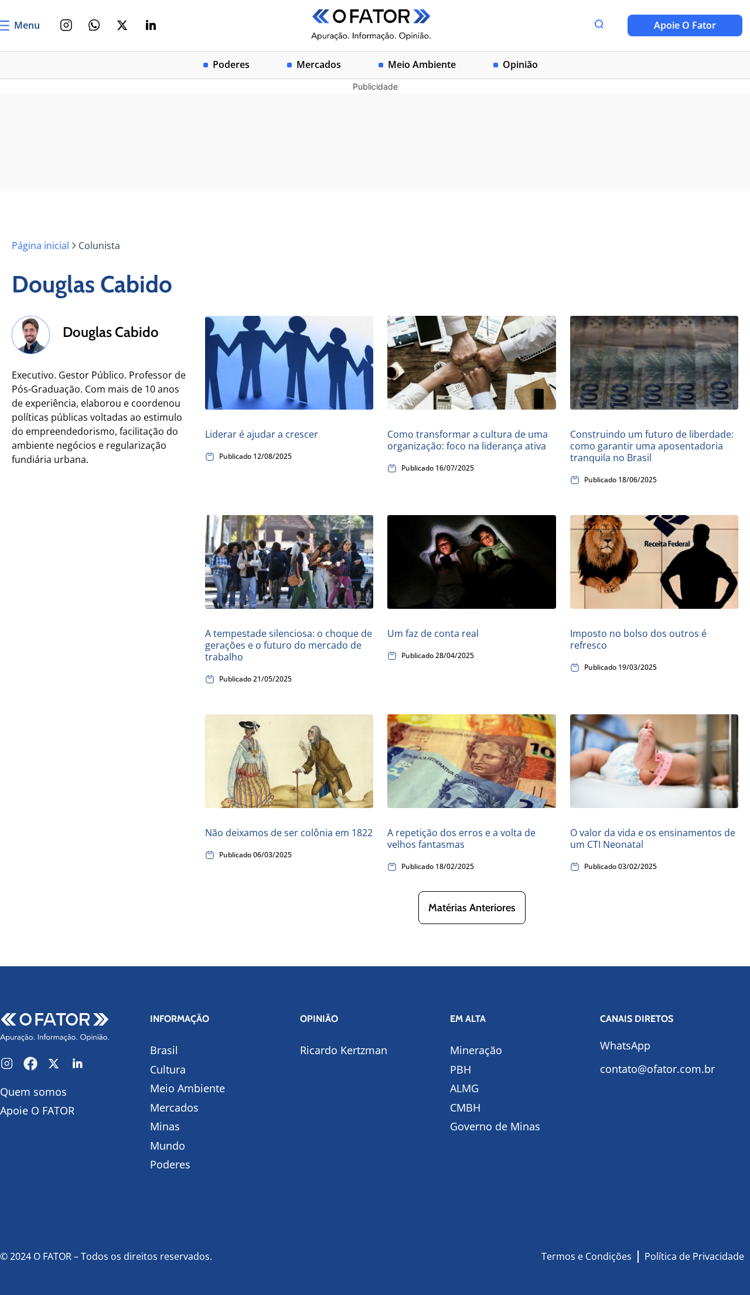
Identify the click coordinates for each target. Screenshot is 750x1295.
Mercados (318, 65)
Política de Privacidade (694, 1256)
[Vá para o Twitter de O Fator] (54, 1064)
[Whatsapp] (94, 25)
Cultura (168, 1069)
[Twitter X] (122, 25)
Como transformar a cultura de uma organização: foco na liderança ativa (467, 440)
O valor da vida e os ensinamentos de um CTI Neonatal (652, 838)
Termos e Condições (586, 1256)
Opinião (520, 65)
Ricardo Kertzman (343, 1050)
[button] (472, 907)
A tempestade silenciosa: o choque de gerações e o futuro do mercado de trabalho (288, 645)
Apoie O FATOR (37, 1110)
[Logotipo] (371, 25)
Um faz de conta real (433, 633)
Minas (165, 1126)
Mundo (167, 1146)
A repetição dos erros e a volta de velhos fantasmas (461, 838)
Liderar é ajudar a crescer (261, 434)
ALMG (464, 1088)
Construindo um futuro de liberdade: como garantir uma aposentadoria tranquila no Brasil (652, 446)
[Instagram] (66, 25)
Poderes (231, 65)
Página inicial (40, 245)
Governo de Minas (495, 1126)
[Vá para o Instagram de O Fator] (7, 1064)
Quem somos (33, 1092)
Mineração (476, 1050)
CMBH (465, 1107)
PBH (460, 1069)
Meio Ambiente (422, 65)
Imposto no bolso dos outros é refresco (638, 639)
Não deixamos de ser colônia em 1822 (289, 832)
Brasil (164, 1050)
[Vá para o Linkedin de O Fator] (77, 1064)
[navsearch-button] (599, 25)
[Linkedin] (151, 25)
